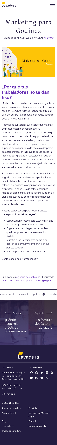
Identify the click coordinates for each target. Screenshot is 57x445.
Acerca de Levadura (11, 408)
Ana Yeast (49, 38)
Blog (4, 421)
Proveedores (8, 426)
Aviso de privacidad (37, 426)
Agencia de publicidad (28, 277)
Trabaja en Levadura (11, 431)
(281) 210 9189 (8, 394)
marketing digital (42, 280)
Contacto (32, 421)
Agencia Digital (9, 413)
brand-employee (11, 280)
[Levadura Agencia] (9, 4)
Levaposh (26, 280)
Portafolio (33, 408)
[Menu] (52, 4)
